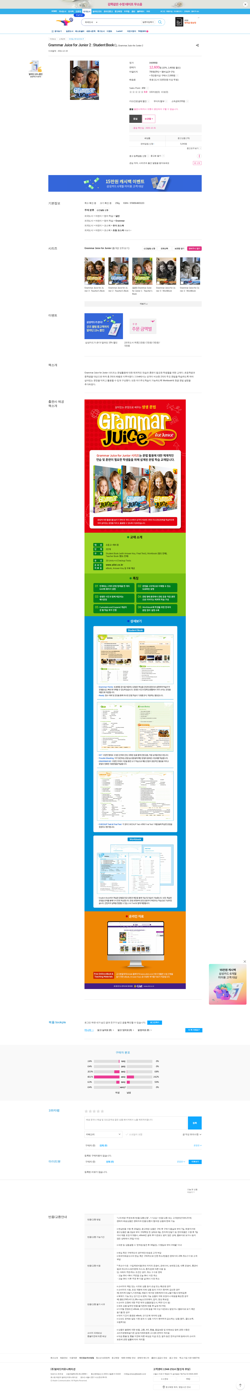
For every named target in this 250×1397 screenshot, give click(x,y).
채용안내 (63, 1358)
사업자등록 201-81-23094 (76, 1374)
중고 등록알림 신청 (137, 156)
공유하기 (197, 45)
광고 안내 (173, 1358)
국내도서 (62, 11)
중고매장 (118, 11)
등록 (195, 1123)
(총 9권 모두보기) (120, 248)
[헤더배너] (187, 21)
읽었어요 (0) (144, 1030)
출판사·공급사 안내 (159, 1358)
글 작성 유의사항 (191, 1134)
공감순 (180, 1161)
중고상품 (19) (183, 138)
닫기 (245, 4)
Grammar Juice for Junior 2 (130, 45)
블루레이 (140, 11)
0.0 (146, 92)
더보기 (127, 230)
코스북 (107, 225)
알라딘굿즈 (97, 11)
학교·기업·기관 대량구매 (189, 1358)
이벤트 (109, 31)
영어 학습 (108, 216)
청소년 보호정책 (103, 1358)
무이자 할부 (159, 101)
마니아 (88, 1030)
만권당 (78, 11)
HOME (54, 11)
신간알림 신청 (102, 210)
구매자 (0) (90, 1145)
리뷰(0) (164, 92)
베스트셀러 (79, 31)
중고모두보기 (193, 148)
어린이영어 (131, 31)
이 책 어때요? (194, 1030)
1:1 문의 (164, 1379)
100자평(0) (154, 92)
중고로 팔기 (156, 156)
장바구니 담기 (194, 248)
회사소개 (54, 1358)
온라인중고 (108, 11)
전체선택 (164, 248)
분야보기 (58, 31)
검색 (160, 22)
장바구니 (195, 11)
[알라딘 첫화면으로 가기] (65, 21)
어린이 (98, 216)
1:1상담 (153, 1217)
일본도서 (69, 31)
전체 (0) (103, 1145)
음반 (133, 11)
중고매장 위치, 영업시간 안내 (178, 1387)
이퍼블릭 (52, 51)
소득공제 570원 (178, 101)
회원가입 (169, 11)
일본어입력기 (148, 22)
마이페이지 (178, 11)
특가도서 (101, 31)
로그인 (162, 11)
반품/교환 (163, 1217)
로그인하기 (154, 1022)
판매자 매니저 (143, 1358)
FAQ (188, 1379)
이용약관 (73, 1358)
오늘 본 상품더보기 (192, 1190)
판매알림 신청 (147, 143)
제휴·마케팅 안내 (128, 1358)
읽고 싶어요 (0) (104, 1030)
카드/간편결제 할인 (138, 101)
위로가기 (240, 1386)
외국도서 (86, 11)
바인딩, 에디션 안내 (75, 39)
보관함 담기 (179, 248)
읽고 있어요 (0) (125, 1030)
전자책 (71, 11)
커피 (148, 11)
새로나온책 (90, 31)
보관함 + (149, 118)
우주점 (126, 11)
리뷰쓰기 (195, 1161)
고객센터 (187, 11)
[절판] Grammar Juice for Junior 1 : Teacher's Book (142, 291)
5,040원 (183, 143)
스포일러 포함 (136, 1134)
